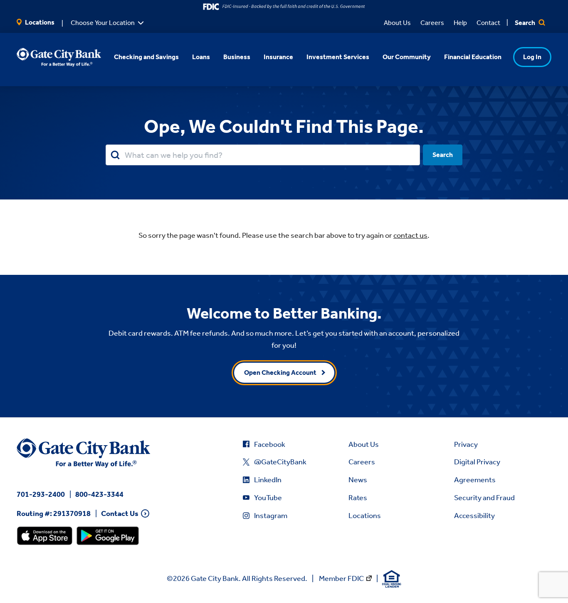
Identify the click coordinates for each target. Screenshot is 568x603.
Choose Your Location (103, 23)
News (357, 479)
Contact (488, 23)
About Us (397, 23)
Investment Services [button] (337, 57)
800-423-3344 (99, 494)
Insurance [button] (278, 57)
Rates (357, 497)
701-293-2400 (41, 494)
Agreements (475, 479)
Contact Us (119, 513)
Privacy (466, 444)
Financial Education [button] (472, 57)
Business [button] (236, 57)
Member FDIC (341, 578)
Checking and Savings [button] (146, 57)
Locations (39, 22)
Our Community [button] (407, 57)
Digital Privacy (477, 461)
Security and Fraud (484, 497)
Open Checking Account (280, 372)
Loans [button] (201, 57)
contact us (410, 235)
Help (460, 23)
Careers (432, 23)
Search (525, 23)
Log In (532, 57)
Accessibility (474, 515)
